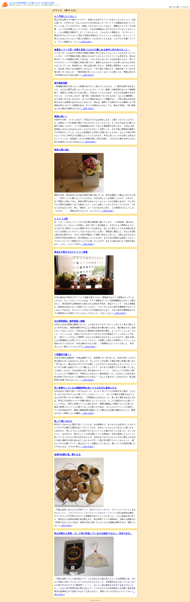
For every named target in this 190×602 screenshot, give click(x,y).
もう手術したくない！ (65, 16)
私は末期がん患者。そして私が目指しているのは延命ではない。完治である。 (93, 533)
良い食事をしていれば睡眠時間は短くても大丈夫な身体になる (85, 388)
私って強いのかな (63, 421)
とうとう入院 (61, 218)
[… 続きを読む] (85, 42)
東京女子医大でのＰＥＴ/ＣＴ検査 (71, 252)
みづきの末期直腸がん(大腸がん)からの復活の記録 (31, 3)
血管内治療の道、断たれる (67, 454)
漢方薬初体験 (60, 83)
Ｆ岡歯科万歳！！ (63, 354)
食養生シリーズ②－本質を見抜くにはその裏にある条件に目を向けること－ (92, 49)
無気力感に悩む (62, 149)
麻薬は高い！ (60, 116)
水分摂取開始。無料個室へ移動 (69, 321)
